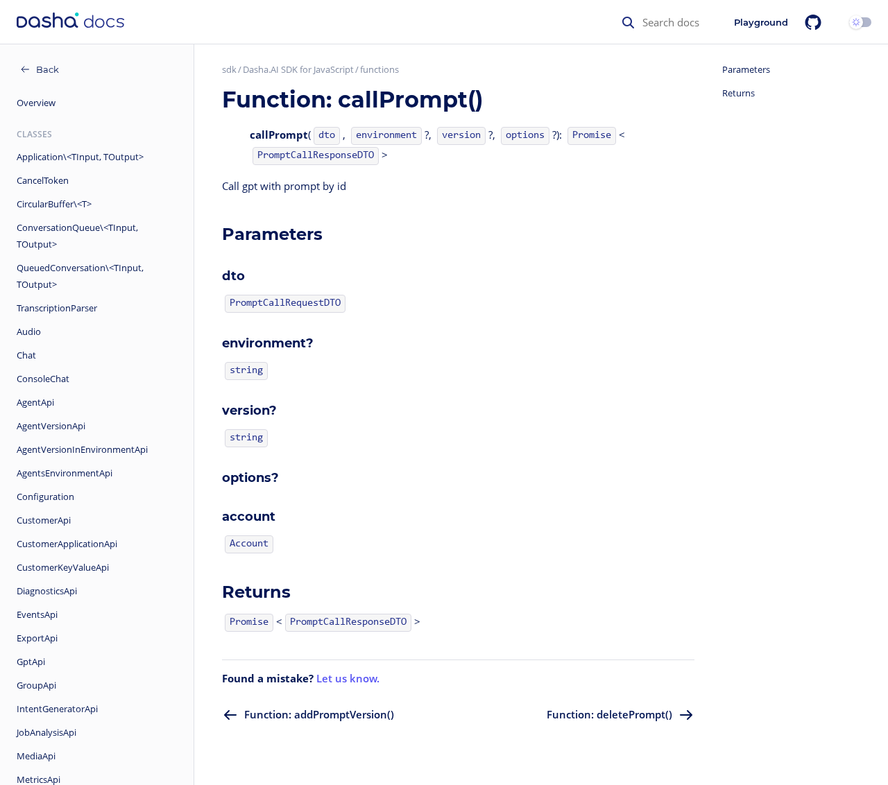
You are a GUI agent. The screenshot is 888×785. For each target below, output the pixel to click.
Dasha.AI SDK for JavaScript (298, 69)
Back (47, 69)
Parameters (746, 69)
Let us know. (347, 678)
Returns (738, 93)
